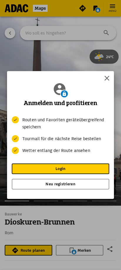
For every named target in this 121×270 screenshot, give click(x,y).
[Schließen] (107, 78)
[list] (60, 135)
